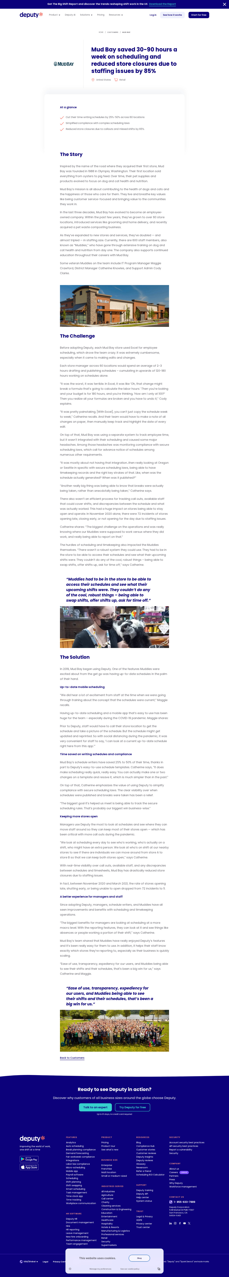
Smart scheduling (75, 1189)
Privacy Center (60, 1261)
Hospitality (107, 1223)
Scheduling (72, 1178)
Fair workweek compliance (80, 1156)
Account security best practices (186, 1142)
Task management (76, 1192)
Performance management (81, 1240)
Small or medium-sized (114, 1175)
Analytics (71, 1142)
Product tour (108, 1146)
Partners (173, 1175)
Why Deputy (176, 1183)
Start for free (198, 14)
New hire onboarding (77, 1236)
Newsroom (142, 1167)
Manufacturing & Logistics (115, 1230)
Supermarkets (109, 1245)
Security (105, 1241)
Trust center (143, 1227)
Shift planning (73, 1181)
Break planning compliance (81, 1149)
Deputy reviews (144, 1160)
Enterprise (106, 1165)
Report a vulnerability (180, 1149)
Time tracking (73, 1199)
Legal (45, 1261)
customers (112, 32)
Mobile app (72, 1171)
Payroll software (74, 1174)
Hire (68, 1226)
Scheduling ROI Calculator (150, 1174)
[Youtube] (184, 1223)
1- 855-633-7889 (184, 1201)
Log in (153, 14)
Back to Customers (72, 1058)
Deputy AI (70, 15)
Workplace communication (81, 1203)
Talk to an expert (95, 1107)
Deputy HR (71, 1218)
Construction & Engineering (116, 1209)
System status (144, 1201)
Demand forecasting (77, 1153)
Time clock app (74, 1196)
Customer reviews (146, 1153)
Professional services (112, 1234)
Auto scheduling (75, 1146)
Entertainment (109, 1216)
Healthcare (107, 1220)
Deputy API (142, 1193)
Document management (80, 1222)
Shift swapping (74, 1185)
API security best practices (183, 1146)
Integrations (72, 1160)
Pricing (100, 15)
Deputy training (144, 1190)
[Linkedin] (170, 1223)
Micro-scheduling (75, 1167)
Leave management (77, 1233)
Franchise (106, 1168)
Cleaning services (111, 1205)
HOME (101, 32)
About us (174, 1168)
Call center (107, 1198)
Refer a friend (143, 1171)
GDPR (139, 1220)
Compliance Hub (145, 1146)
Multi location (108, 1172)
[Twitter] (189, 1223)
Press (172, 1179)
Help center (142, 1197)
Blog (138, 1142)
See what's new (109, 1149)
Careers (173, 1172)
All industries (108, 1191)
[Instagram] (175, 1223)
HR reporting (72, 1229)
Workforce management (183, 1186)
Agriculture (107, 1195)
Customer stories (145, 1149)
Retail (104, 1238)
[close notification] (224, 4)
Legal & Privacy (144, 1216)
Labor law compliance (78, 1164)
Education (106, 1212)
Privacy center (144, 1223)
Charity (105, 1202)
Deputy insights (144, 1156)
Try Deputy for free (132, 1107)
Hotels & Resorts (110, 1227)
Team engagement (77, 1243)
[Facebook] (180, 1223)
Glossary (141, 1164)
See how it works (172, 14)
